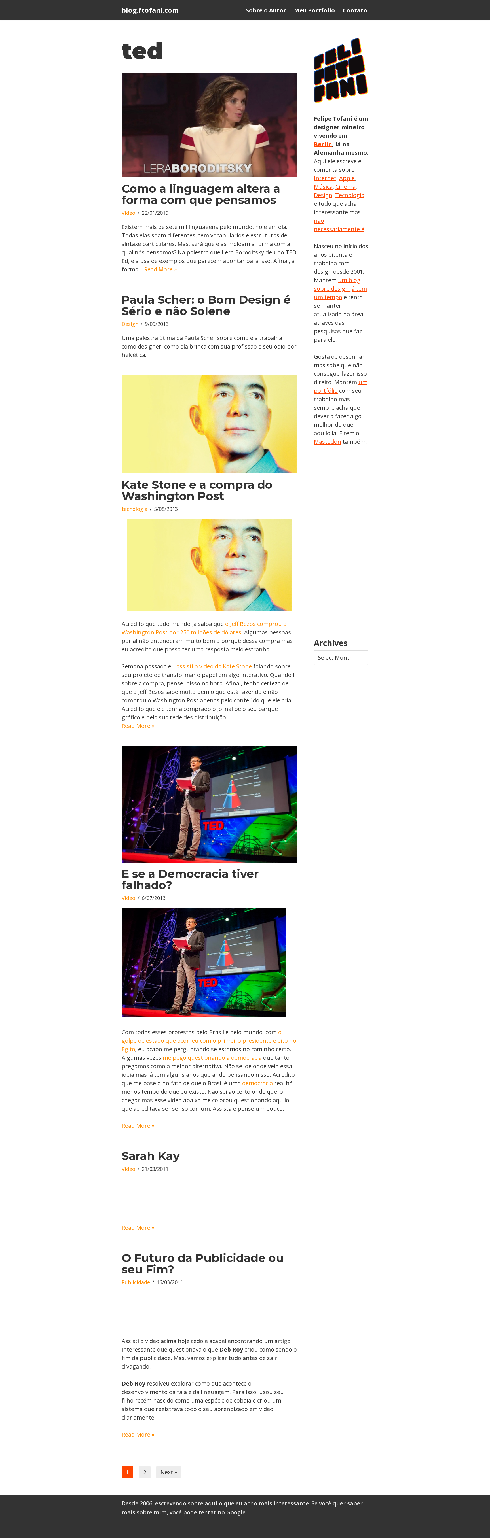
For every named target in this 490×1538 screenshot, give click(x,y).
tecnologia (134, 508)
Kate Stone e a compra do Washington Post (197, 490)
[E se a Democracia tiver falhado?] (209, 804)
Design (130, 323)
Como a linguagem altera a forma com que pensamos (201, 194)
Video (128, 212)
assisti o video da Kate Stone (214, 666)
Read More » (160, 269)
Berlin (323, 144)
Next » (168, 1472)
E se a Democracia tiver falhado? (190, 879)
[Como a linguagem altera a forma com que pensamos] (209, 125)
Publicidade (136, 1282)
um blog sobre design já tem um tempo (340, 288)
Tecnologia (349, 195)
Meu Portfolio (314, 10)
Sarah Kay (151, 1156)
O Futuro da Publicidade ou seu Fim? (203, 1263)
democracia (257, 1083)
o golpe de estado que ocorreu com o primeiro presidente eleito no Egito (209, 1040)
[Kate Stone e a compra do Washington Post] (209, 424)
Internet (325, 178)
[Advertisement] (341, 542)
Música (323, 186)
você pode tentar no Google (208, 1512)
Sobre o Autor (266, 10)
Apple (347, 178)
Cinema (345, 186)
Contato (355, 10)
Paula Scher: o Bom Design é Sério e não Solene (206, 305)
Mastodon (327, 441)
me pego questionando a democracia (212, 1057)
